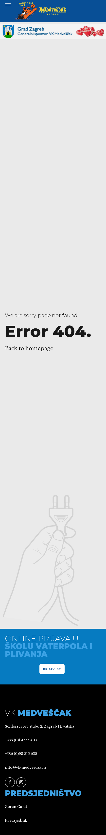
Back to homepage (29, 348)
